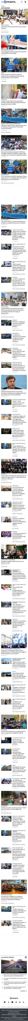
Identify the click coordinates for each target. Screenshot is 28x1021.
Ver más (22, 991)
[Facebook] (4, 1002)
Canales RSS (3, 1007)
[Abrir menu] (2, 2)
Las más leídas (7, 957)
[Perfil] (14, 999)
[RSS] (19, 1002)
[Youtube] (12, 1002)
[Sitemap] (23, 1002)
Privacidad (22, 1007)
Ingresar (21, 1)
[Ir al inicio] (10, 2)
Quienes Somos (10, 1007)
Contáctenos (17, 1007)
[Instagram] (16, 1002)
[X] (8, 1002)
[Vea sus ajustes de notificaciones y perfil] (25, 1)
